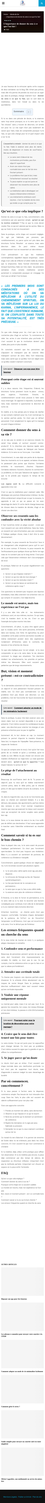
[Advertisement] (22, 60)
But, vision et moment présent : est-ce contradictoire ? (22, 1195)
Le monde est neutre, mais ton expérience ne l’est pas (21, 1189)
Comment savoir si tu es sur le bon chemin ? (19, 1200)
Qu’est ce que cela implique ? (12, 1179)
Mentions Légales (10, 1497)
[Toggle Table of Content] (27, 112)
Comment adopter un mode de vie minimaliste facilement (22, 1371)
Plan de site (37, 1497)
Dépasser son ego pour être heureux (14, 1299)
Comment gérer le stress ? (10, 1407)
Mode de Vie (7, 20)
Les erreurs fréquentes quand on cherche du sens (21, 1203)
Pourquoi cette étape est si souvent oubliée (18, 1185)
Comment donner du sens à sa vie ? (15, 1182)
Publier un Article (24, 1497)
